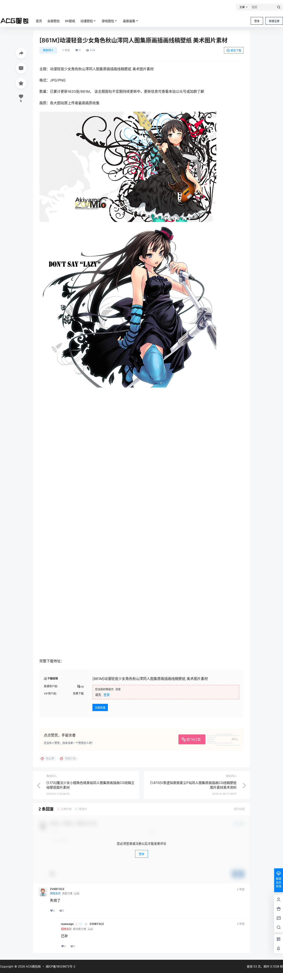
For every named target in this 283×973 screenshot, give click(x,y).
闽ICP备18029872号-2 (60, 966)
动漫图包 (86, 21)
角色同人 (48, 50)
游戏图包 (108, 21)
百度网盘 (100, 707)
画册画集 (129, 21)
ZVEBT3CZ (57, 889)
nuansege (67, 924)
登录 (257, 21)
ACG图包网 (33, 966)
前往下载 (236, 50)
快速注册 (274, 21)
